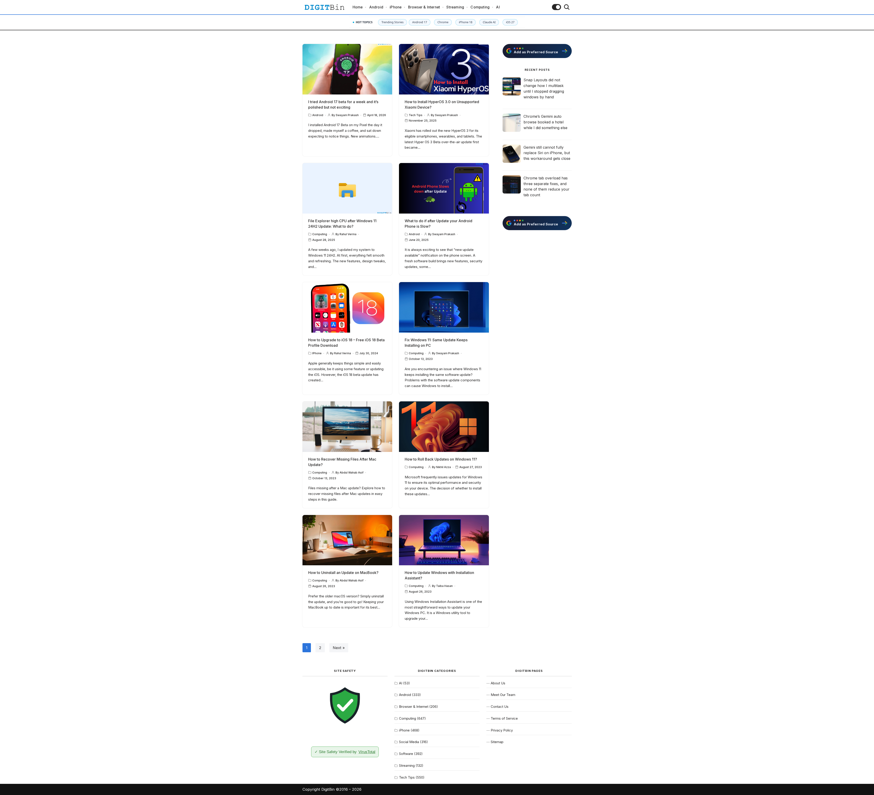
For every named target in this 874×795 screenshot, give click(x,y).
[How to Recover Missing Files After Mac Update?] (347, 426)
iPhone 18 (465, 22)
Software (406, 754)
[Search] (566, 7)
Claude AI (489, 22)
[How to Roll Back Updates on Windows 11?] (444, 426)
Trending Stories (392, 22)
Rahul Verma (348, 234)
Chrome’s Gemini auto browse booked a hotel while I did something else (545, 122)
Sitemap (497, 742)
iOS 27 (510, 22)
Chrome (442, 22)
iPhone (395, 7)
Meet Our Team (503, 695)
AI (498, 7)
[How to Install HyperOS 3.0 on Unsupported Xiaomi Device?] (444, 69)
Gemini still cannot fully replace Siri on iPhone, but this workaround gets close (546, 153)
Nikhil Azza (443, 467)
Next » (339, 647)
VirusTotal (366, 752)
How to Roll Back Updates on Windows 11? (441, 459)
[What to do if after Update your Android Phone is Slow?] (444, 188)
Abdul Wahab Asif (351, 472)
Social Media (409, 742)
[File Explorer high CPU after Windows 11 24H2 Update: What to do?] (347, 188)
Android (376, 7)
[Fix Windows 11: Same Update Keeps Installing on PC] (444, 307)
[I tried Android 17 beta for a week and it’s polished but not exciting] (347, 69)
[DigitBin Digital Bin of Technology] (324, 7)
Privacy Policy (502, 730)
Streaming (455, 7)
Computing (480, 7)
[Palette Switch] (556, 7)
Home (358, 7)
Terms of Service (504, 718)
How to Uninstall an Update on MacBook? (343, 572)
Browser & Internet (424, 7)
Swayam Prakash (347, 115)
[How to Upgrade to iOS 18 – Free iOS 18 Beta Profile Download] (347, 307)
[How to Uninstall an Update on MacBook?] (347, 540)
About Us (498, 683)
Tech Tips (415, 115)
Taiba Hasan (444, 586)
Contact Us (499, 706)
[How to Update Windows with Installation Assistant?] (444, 540)
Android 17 (419, 22)
